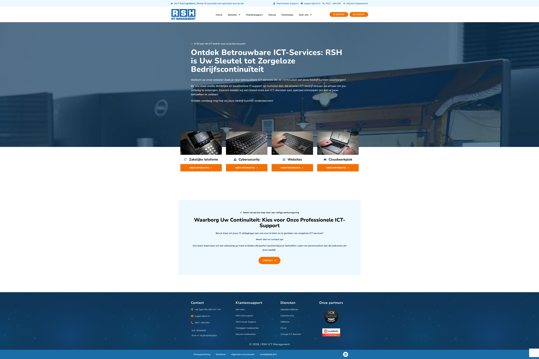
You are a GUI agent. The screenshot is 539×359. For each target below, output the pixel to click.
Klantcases (287, 14)
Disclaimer (221, 354)
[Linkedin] (345, 354)
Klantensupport (254, 14)
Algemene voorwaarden (242, 354)
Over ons (303, 14)
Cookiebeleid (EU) (268, 354)
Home (219, 14)
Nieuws (272, 14)
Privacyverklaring (202, 354)
